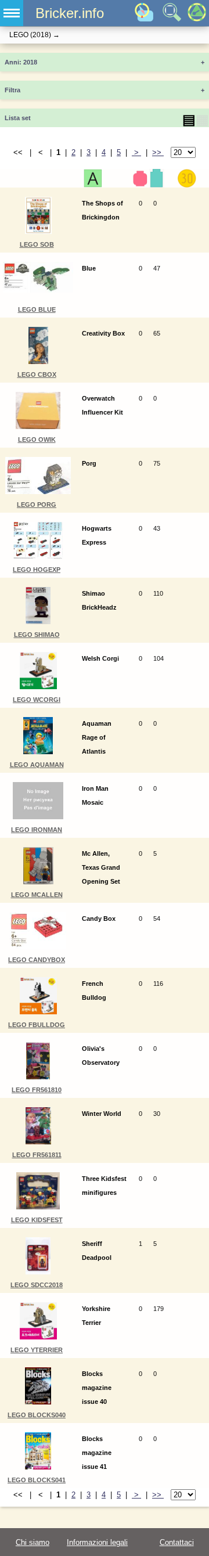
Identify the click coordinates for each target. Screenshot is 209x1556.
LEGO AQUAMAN (37, 764)
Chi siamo (32, 1542)
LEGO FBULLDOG (36, 1024)
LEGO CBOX (36, 374)
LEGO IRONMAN (36, 829)
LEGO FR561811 (37, 1154)
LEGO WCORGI (36, 699)
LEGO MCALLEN (37, 894)
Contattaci (177, 1542)
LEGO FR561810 (37, 1089)
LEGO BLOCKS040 (37, 1414)
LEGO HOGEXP (36, 569)
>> (158, 152)
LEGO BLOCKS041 (37, 1479)
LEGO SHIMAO (37, 634)
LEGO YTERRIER (36, 1349)
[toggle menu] (11, 13)
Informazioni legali (97, 1542)
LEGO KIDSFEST (37, 1219)
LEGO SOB (37, 244)
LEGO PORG (36, 504)
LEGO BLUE (37, 309)
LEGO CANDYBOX (36, 959)
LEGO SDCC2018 (36, 1284)
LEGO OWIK (37, 439)
